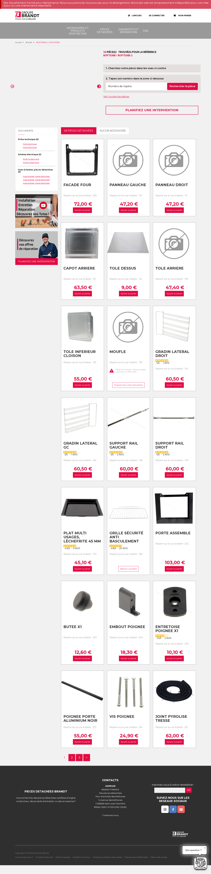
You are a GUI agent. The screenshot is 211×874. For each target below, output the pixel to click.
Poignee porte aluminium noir (80, 719)
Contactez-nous (110, 815)
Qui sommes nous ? (24, 857)
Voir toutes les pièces (116, 96)
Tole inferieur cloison (79, 354)
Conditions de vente (44, 857)
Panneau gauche (128, 185)
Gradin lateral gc (80, 445)
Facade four (77, 185)
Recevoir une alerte (128, 568)
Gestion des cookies (158, 857)
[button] (12, 86)
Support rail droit (169, 445)
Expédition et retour (81, 857)
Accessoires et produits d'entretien (78, 31)
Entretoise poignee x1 (167, 629)
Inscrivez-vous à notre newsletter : (173, 784)
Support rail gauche (124, 445)
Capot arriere (79, 268)
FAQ (145, 30)
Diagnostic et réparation (128, 31)
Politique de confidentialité (136, 857)
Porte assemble (173, 533)
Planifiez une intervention (151, 110)
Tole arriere (169, 268)
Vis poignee (122, 717)
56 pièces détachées (78, 130)
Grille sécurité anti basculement (126, 537)
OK (188, 790)
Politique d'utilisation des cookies (107, 857)
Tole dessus (123, 268)
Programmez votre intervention (128, 385)
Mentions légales (63, 857)
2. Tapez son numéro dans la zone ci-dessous (135, 78)
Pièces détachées (104, 31)
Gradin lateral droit (172, 354)
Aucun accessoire (113, 130)
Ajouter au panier (82, 210)
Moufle (118, 352)
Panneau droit (171, 185)
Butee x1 (72, 627)
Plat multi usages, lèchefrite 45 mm (82, 537)
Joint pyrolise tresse (171, 719)
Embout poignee (127, 627)
